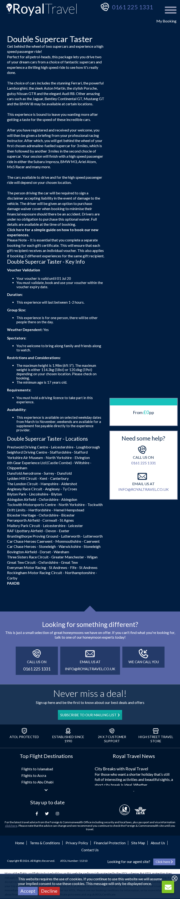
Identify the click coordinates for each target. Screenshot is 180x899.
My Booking (166, 21)
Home (19, 843)
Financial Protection (110, 843)
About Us (158, 843)
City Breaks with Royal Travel (121, 768)
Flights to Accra (33, 775)
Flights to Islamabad (37, 769)
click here (11, 825)
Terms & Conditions (45, 843)
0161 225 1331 (132, 7)
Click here (15, 229)
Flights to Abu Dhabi (37, 782)
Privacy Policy (77, 843)
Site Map (138, 843)
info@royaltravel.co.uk (143, 489)
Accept (27, 891)
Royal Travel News (134, 756)
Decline (49, 891)
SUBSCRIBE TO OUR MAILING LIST (88, 715)
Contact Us (90, 850)
